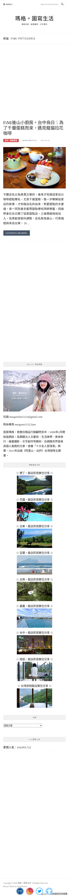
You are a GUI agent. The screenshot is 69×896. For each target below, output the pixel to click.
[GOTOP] (49, 891)
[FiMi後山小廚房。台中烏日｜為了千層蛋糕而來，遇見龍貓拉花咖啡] (34, 167)
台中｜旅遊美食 (11, 140)
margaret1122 (29, 140)
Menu (9, 4)
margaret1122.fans (25, 424)
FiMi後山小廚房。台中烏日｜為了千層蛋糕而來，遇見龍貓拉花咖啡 (33, 128)
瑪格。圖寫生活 (34, 19)
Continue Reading (16, 233)
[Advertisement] (34, 85)
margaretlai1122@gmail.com (25, 416)
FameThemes (22, 886)
